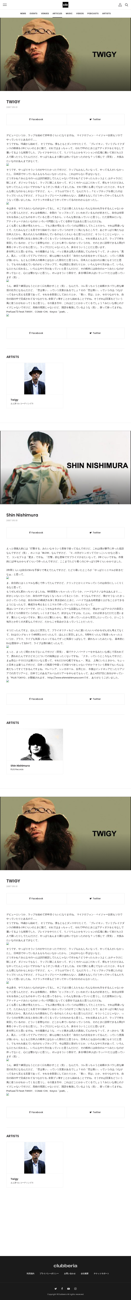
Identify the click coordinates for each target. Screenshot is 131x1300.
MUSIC (69, 13)
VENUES (45, 13)
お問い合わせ (70, 1273)
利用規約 (30, 1273)
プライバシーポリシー (49, 1273)
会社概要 (85, 1273)
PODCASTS (93, 13)
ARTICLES (57, 13)
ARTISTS (106, 13)
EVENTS (33, 13)
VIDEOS (80, 13)
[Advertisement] (65, 1229)
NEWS (23, 13)
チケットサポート (101, 1273)
